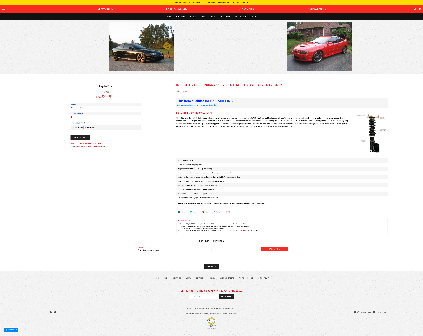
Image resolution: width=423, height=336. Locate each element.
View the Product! (88, 146)
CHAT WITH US (247, 9)
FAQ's (212, 16)
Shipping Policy (189, 313)
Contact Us (201, 278)
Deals (193, 16)
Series (203, 16)
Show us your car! (78, 123)
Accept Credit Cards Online (211, 326)
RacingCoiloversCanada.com (200, 308)
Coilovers (181, 16)
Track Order (225, 16)
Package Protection (210, 313)
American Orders (227, 278)
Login (253, 16)
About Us (177, 278)
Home (170, 16)
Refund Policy (242, 230)
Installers (240, 16)
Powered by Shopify (211, 328)
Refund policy (263, 278)
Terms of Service (246, 278)
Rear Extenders (77, 113)
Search (156, 278)
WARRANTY (177, 9)
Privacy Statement (222, 313)
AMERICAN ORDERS (318, 9)
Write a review (274, 249)
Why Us (188, 278)
